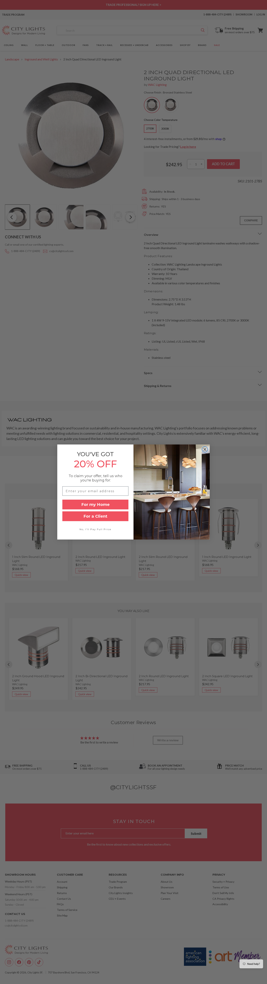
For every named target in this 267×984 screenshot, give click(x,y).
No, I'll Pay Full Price (95, 529)
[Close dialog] (205, 449)
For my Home (95, 504)
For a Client (95, 516)
